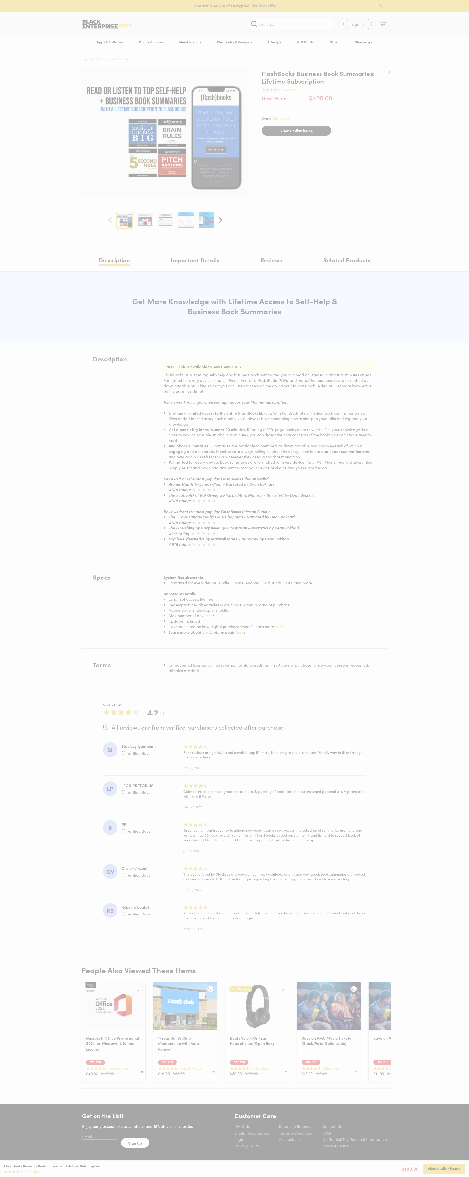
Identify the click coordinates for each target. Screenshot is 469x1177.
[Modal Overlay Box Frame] (235, 588)
